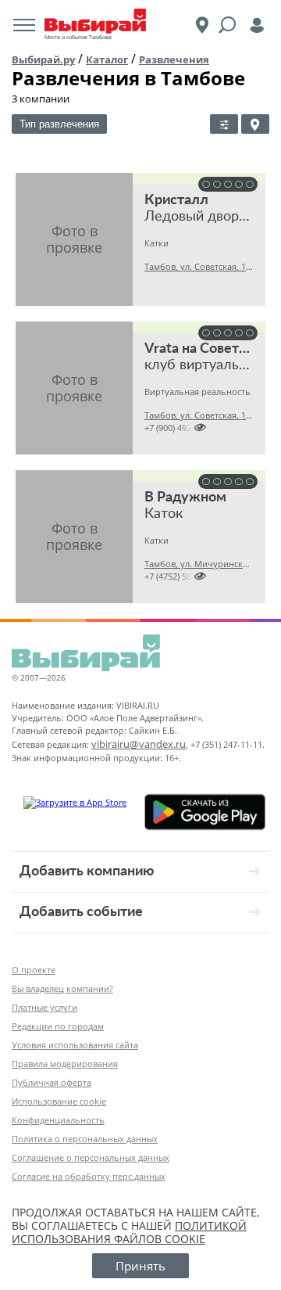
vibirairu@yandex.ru (138, 744)
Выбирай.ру (43, 59)
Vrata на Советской (206, 349)
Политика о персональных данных (85, 1138)
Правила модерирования (65, 1063)
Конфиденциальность (58, 1120)
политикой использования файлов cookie (129, 1232)
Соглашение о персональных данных (90, 1157)
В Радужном (185, 497)
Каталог (107, 59)
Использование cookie (59, 1101)
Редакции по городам (58, 1026)
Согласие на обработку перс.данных (88, 1176)
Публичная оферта (51, 1082)
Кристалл (176, 200)
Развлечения (174, 59)
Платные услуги (44, 1007)
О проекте (33, 970)
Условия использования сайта (75, 1045)
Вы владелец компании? (62, 988)
